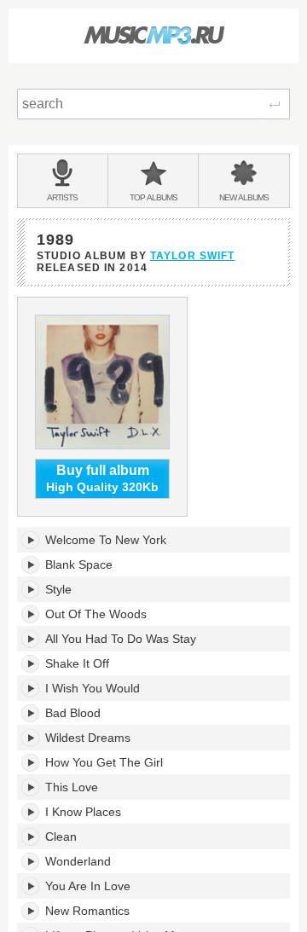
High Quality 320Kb (102, 479)
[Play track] (31, 539)
